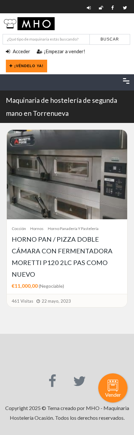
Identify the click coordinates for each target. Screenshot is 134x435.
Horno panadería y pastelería (73, 228)
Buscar (109, 39)
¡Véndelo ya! (29, 66)
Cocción (19, 228)
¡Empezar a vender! (64, 51)
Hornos (37, 228)
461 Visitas (22, 301)
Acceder (21, 51)
